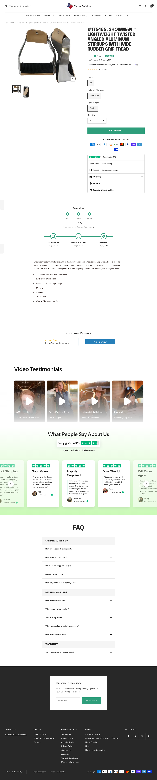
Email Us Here (108, 190)
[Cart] (151, 6)
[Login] (145, 6)
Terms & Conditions (69, 758)
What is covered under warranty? (59, 652)
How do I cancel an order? (56, 634)
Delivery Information (70, 762)
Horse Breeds (91, 742)
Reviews (119, 15)
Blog (129, 15)
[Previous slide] (11, 484)
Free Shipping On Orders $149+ (99, 60)
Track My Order (40, 734)
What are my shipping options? (58, 566)
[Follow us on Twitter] (135, 736)
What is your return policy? (57, 609)
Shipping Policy (68, 742)
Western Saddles (33, 15)
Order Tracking (80, 15)
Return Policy (67, 738)
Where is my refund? (54, 617)
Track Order (66, 734)
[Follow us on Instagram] (142, 736)
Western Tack (49, 15)
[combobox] (27, 6)
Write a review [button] (100, 342)
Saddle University (92, 734)
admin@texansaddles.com (16, 734)
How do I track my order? (56, 557)
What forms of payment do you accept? (62, 626)
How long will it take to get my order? (61, 583)
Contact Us (96, 15)
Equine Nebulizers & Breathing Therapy (102, 738)
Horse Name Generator (95, 750)
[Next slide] (146, 484)
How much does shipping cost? (58, 549)
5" (91, 83)
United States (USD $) (15, 772)
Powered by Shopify (57, 772)
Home (7, 23)
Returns (37, 742)
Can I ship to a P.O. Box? (55, 574)
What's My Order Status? (44, 738)
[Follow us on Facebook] (128, 736)
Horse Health (64, 15)
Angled (93, 108)
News (87, 746)
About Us (108, 15)
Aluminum (94, 95)
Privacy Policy (67, 746)
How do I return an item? (55, 600)
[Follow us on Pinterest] (148, 736)
